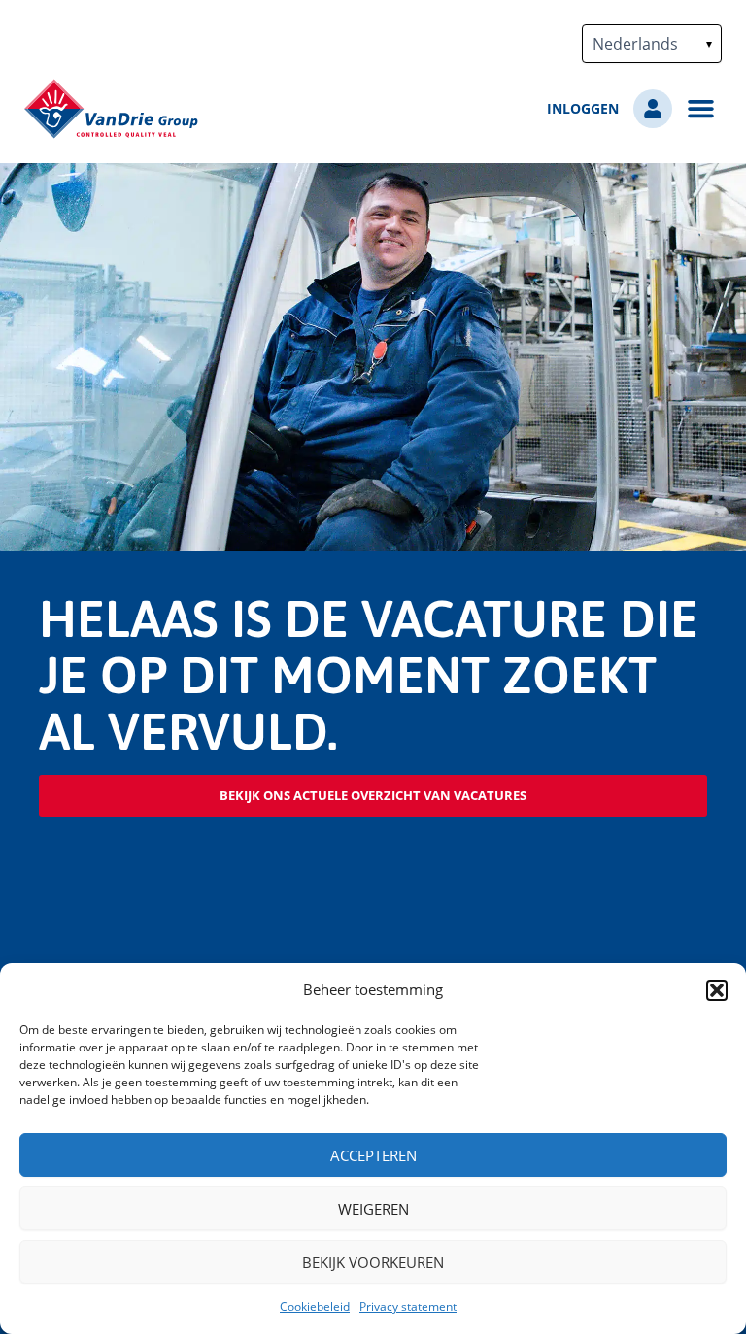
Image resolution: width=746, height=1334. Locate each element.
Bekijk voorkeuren (373, 1262)
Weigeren (373, 1208)
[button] (717, 990)
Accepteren (373, 1155)
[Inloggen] (652, 108)
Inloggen (583, 108)
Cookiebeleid (315, 1306)
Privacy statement (408, 1306)
